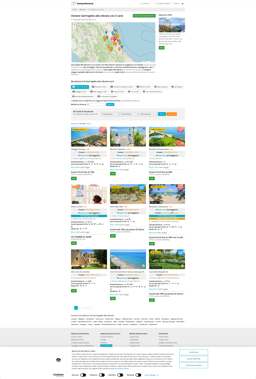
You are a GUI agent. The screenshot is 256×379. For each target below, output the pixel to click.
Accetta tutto (193, 352)
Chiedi (161, 3)
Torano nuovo (99, 319)
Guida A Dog (134, 337)
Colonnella (121, 321)
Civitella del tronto (127, 319)
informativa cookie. (121, 368)
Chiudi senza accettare (194, 365)
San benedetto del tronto (109, 324)
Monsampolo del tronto (85, 321)
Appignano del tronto (177, 319)
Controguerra (165, 319)
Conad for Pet (135, 346)
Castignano (139, 321)
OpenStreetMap (148, 61)
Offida (115, 321)
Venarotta (126, 324)
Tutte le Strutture (80, 87)
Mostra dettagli (150, 375)
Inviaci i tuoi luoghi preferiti (144, 16)
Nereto (152, 319)
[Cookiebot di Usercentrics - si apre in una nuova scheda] (58, 375)
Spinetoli (157, 319)
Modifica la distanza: (79, 104)
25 (93, 87)
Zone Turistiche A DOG (152, 92)
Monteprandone (130, 321)
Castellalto (97, 324)
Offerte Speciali (161, 87)
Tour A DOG (134, 92)
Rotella (119, 324)
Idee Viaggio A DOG (99, 92)
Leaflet (143, 61)
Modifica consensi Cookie (168, 343)
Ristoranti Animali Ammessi (83, 96)
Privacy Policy (163, 337)
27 (73, 91)
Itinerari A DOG (118, 92)
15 (111, 87)
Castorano (137, 319)
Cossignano (83, 324)
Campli (95, 321)
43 (73, 87)
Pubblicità (103, 343)
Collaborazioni (135, 343)
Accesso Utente (76, 337)
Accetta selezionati (193, 359)
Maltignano (81, 319)
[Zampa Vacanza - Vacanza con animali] (82, 2)
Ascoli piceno (108, 321)
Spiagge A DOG (79, 92)
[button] (115, 39)
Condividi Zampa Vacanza (80, 343)
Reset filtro (172, 114)
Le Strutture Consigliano (107, 96)
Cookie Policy (163, 340)
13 (138, 87)
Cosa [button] (144, 3)
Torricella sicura (143, 324)
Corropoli (74, 321)
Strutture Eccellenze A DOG (121, 87)
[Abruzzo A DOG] (172, 25)
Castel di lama (90, 319)
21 (91, 91)
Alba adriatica (180, 321)
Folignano (118, 319)
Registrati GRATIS (77, 340)
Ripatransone (153, 324)
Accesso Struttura (106, 337)
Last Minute (177, 87)
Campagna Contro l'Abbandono (82, 346)
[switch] (101, 374)
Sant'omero (144, 319)
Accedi (176, 3)
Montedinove (134, 324)
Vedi (161, 48)
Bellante (100, 321)
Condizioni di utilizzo (166, 346)
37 (98, 96)
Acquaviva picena (149, 321)
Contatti (103, 340)
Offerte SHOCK (143, 87)
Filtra (162, 114)
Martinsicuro (74, 324)
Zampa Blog (134, 340)
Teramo (90, 324)
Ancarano (74, 319)
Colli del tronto (109, 319)
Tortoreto (158, 321)
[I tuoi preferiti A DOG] (182, 3)
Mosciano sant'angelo (168, 321)
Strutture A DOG (99, 87)
